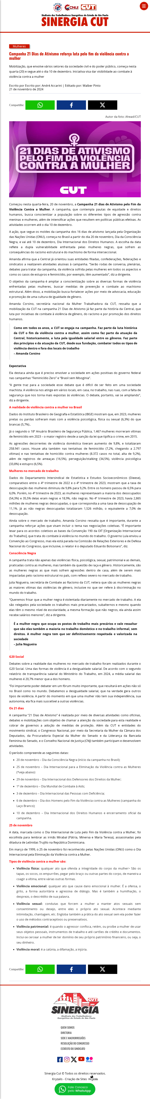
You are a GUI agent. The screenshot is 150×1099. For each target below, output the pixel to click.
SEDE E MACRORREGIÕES (73, 1038)
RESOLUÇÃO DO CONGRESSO (75, 1043)
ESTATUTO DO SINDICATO (73, 1049)
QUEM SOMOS (67, 1027)
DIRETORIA (66, 1033)
